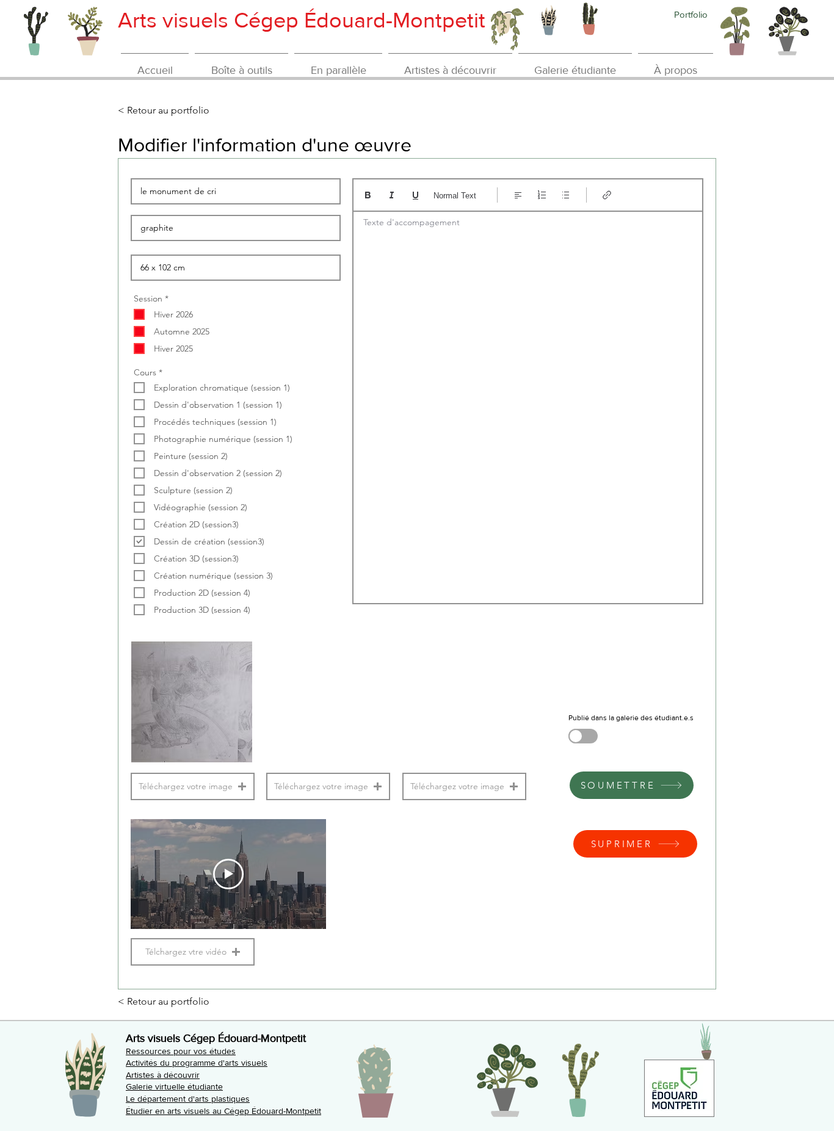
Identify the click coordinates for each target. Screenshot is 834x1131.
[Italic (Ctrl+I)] (392, 195)
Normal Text (454, 195)
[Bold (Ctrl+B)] (368, 195)
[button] (193, 786)
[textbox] (527, 403)
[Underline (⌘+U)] (415, 195)
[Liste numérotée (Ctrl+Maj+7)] (542, 195)
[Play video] (228, 874)
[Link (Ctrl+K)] (607, 195)
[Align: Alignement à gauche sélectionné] (518, 195)
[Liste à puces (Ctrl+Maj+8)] (566, 195)
